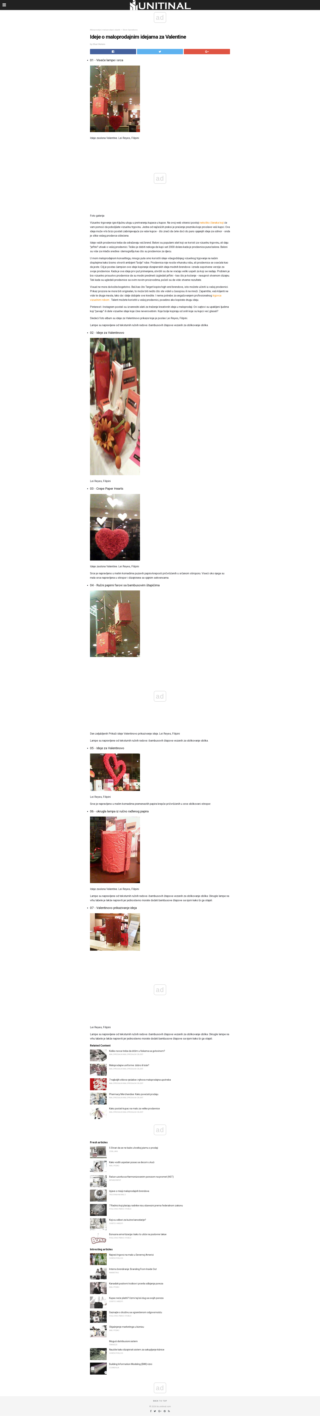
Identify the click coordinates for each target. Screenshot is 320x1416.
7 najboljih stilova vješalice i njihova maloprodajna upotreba (140, 1079)
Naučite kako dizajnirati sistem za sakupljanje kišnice (136, 1349)
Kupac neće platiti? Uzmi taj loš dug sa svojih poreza (136, 1298)
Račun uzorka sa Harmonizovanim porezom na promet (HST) (141, 1176)
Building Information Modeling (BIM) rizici (130, 1364)
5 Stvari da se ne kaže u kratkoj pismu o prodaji (133, 1147)
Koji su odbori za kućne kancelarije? (127, 1220)
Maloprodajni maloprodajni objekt (105, 30)
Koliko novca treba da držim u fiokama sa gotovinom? (137, 1051)
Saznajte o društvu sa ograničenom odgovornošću (135, 1312)
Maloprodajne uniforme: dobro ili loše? (129, 1065)
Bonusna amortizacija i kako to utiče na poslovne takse (137, 1234)
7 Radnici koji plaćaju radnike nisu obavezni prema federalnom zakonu (146, 1205)
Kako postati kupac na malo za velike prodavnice (134, 1108)
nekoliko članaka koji (212, 222)
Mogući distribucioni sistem (123, 1341)
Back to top (160, 1401)
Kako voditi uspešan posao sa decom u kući (131, 1162)
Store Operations (130, 30)
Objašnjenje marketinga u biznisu (126, 1326)
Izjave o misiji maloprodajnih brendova (129, 1191)
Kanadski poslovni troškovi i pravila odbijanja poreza (136, 1283)
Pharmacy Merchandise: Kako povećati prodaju (133, 1094)
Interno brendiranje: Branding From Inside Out (133, 1269)
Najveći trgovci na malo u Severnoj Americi (131, 1254)
